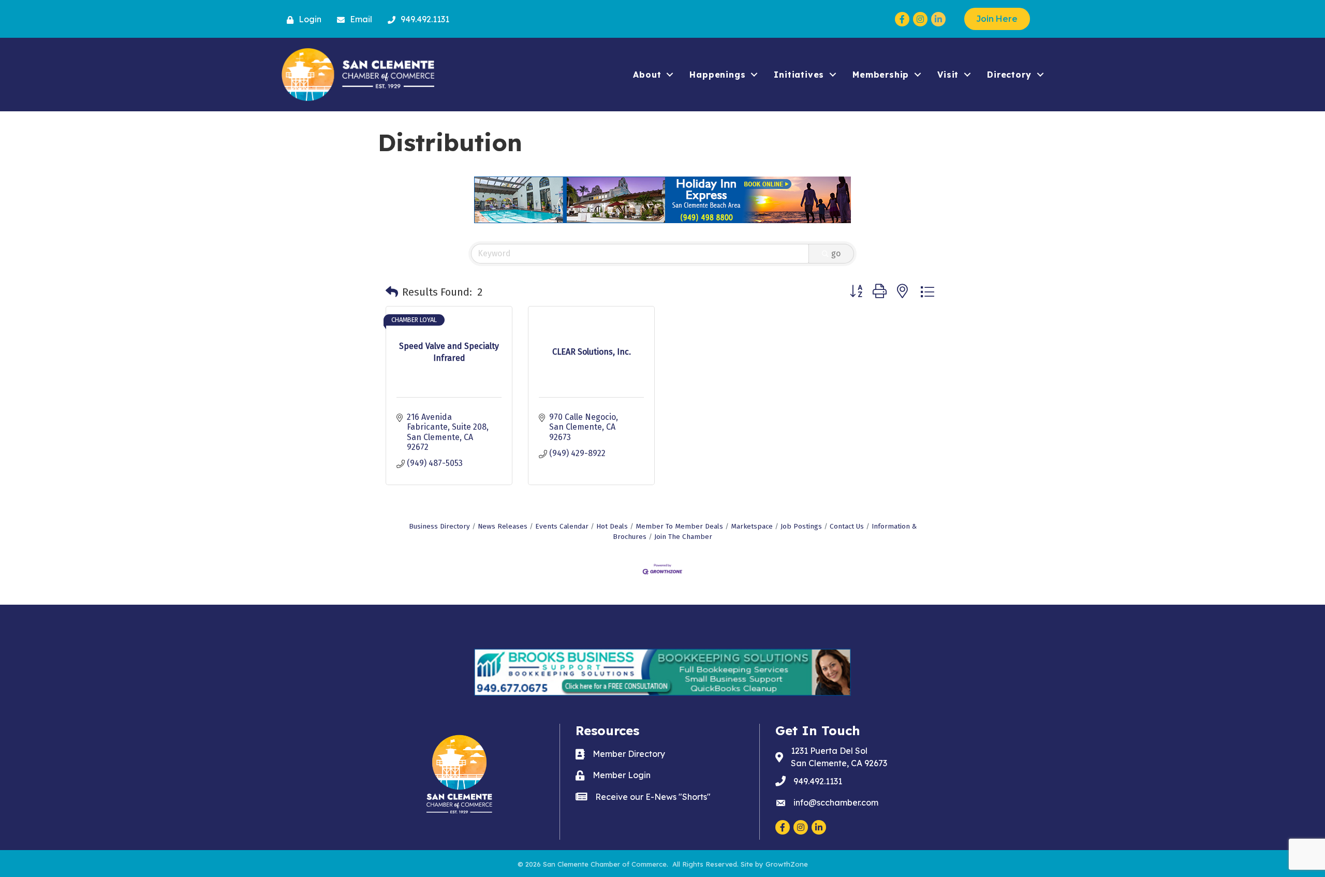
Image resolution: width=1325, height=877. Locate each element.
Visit (948, 74)
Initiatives (799, 74)
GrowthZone (786, 864)
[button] (392, 292)
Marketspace (752, 526)
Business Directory (439, 526)
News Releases (502, 526)
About (647, 74)
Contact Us (847, 526)
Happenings (717, 74)
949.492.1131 (817, 781)
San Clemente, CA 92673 (839, 757)
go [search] (836, 253)
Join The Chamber (683, 536)
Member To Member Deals (679, 526)
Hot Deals (612, 526)
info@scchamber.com (835, 802)
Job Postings (801, 526)
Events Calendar (561, 526)
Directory (1009, 74)
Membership (880, 74)
